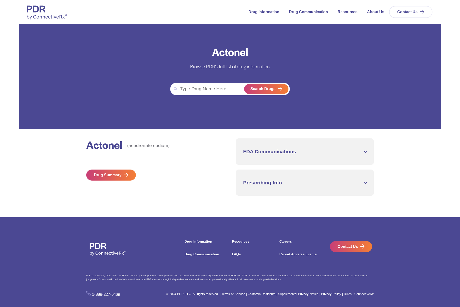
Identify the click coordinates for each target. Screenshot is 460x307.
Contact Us (407, 12)
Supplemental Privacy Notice (298, 294)
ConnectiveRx (364, 294)
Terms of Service (233, 294)
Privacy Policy (331, 294)
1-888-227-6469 (106, 294)
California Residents (262, 294)
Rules (348, 294)
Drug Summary (107, 175)
